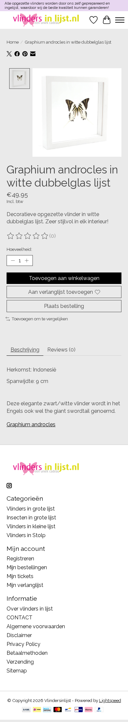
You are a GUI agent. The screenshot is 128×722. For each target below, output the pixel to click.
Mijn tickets (20, 576)
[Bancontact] (68, 710)
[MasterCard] (57, 710)
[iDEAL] (37, 710)
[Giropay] (79, 710)
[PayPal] (99, 710)
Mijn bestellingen (27, 567)
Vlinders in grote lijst (31, 509)
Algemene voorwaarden (36, 626)
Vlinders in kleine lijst (31, 526)
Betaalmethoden (27, 653)
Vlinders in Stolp (26, 535)
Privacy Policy (23, 644)
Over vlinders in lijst (30, 609)
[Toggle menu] (119, 20)
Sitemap (17, 671)
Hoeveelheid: (19, 249)
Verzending (20, 662)
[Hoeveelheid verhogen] (26, 260)
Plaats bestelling (64, 306)
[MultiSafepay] (47, 710)
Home (13, 42)
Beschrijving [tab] (25, 350)
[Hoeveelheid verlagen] (13, 260)
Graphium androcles (31, 424)
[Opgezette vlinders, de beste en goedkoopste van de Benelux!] (47, 20)
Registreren (20, 558)
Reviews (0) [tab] (61, 350)
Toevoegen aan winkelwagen (64, 278)
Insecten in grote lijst (31, 517)
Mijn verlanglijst (25, 585)
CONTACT (19, 617)
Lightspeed (110, 700)
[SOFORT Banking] (89, 710)
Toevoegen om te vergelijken (39, 318)
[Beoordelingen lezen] (28, 236)
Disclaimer (19, 635)
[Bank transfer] (26, 710)
